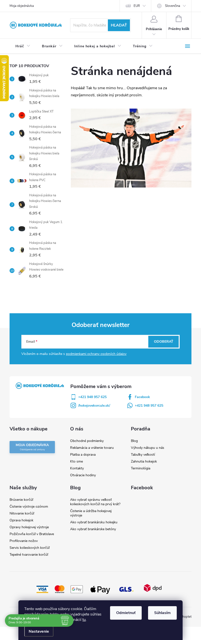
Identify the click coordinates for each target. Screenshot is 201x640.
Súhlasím (162, 612)
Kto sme (76, 461)
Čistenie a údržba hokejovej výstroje (91, 513)
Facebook (142, 397)
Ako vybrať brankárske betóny (93, 529)
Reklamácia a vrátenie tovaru (92, 447)
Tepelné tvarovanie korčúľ (29, 554)
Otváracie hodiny (83, 475)
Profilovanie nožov (24, 541)
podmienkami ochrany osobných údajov (96, 353)
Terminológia (140, 468)
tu (84, 619)
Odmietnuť (126, 612)
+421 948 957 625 (92, 397)
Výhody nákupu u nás (147, 447)
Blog (134, 441)
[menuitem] (23, 46)
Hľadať (119, 25)
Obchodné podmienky (87, 441)
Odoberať (163, 341)
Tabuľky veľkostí (143, 454)
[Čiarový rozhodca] (131, 148)
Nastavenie (39, 631)
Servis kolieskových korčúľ (30, 547)
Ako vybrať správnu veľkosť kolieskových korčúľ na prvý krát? (95, 501)
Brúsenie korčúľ (21, 499)
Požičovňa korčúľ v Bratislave (32, 534)
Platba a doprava (83, 454)
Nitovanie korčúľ (22, 513)
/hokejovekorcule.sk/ (94, 405)
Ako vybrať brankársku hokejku (93, 522)
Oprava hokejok (21, 520)
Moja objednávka (22, 6)
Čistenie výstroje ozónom (29, 506)
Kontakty (77, 468)
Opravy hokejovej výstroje (29, 527)
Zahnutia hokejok (144, 461)
